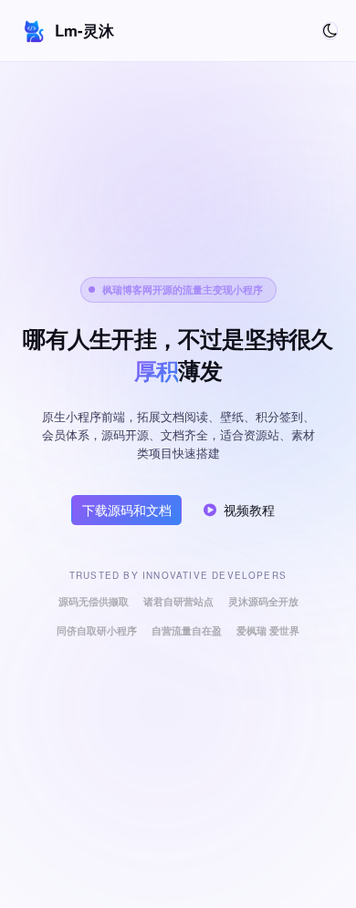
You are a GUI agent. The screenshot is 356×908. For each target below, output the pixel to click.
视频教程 (249, 509)
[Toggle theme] (330, 31)
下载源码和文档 (127, 509)
